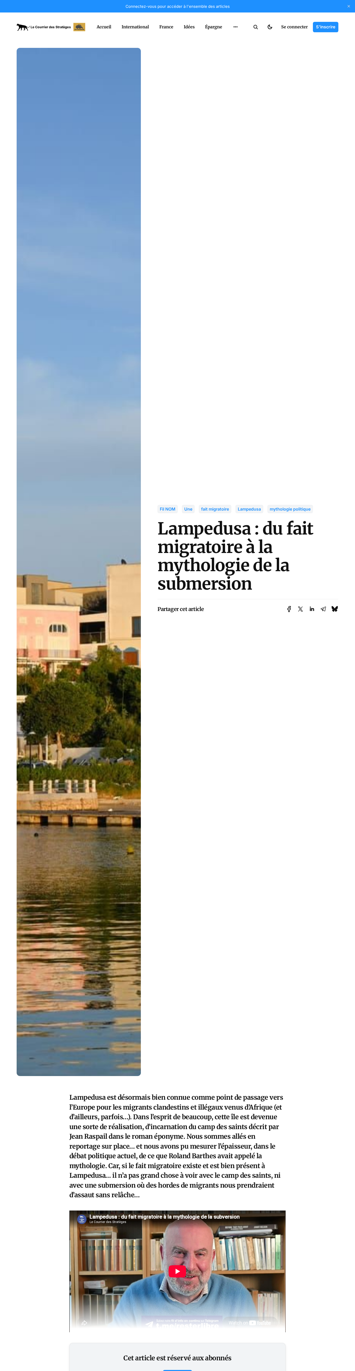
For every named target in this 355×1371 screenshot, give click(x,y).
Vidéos (228, 39)
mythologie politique (290, 509)
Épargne (213, 26)
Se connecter (294, 26)
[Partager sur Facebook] (289, 609)
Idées (189, 26)
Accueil (104, 26)
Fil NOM (167, 509)
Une (188, 509)
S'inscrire (325, 26)
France (166, 26)
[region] (235, 27)
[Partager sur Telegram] (323, 609)
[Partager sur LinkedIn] (311, 609)
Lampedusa (249, 509)
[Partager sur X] (300, 609)
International (135, 26)
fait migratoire (215, 509)
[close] (349, 6)
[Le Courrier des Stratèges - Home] (51, 27)
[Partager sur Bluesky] (335, 609)
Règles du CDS (235, 49)
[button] (256, 27)
